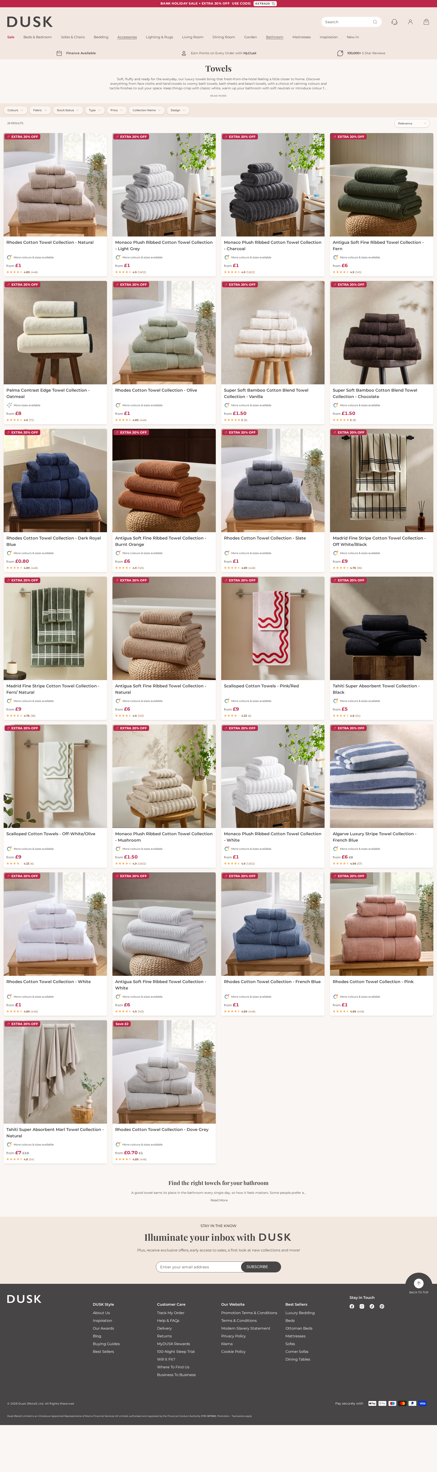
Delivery (164, 1328)
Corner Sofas (296, 1351)
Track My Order (170, 1313)
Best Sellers (103, 1351)
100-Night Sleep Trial (176, 1351)
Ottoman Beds (299, 1328)
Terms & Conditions (239, 1320)
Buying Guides (106, 1344)
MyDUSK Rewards (173, 1344)
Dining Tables (297, 1359)
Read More (219, 1200)
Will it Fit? (166, 1359)
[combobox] (351, 22)
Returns (164, 1336)
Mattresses (295, 1336)
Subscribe (257, 1267)
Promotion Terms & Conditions (249, 1313)
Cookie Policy (233, 1351)
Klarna (227, 1344)
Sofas (290, 1344)
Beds (290, 1320)
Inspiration (102, 1320)
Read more (218, 95)
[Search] (375, 21)
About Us (101, 1313)
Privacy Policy (233, 1336)
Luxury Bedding (300, 1313)
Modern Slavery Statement (245, 1328)
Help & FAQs (168, 1320)
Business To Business (176, 1375)
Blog (97, 1336)
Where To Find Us (173, 1367)
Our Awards (103, 1328)
